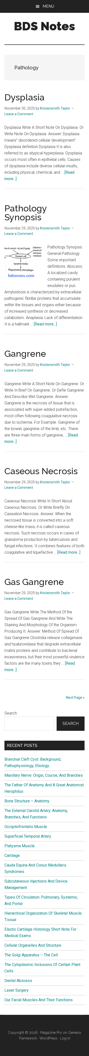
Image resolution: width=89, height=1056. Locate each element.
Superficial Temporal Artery (27, 836)
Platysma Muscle (19, 846)
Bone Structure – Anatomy (26, 801)
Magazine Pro (51, 1033)
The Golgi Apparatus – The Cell (31, 955)
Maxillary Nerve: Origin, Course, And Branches (43, 775)
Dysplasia (24, 97)
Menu (48, 6)
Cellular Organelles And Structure (32, 945)
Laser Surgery (16, 990)
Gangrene (25, 353)
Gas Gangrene (34, 582)
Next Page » (75, 697)
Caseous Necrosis (41, 471)
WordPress (48, 1038)
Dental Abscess (18, 980)
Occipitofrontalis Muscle (25, 826)
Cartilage (12, 855)
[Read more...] (45, 324)
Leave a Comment (18, 114)
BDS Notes (44, 26)
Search (10, 713)
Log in (65, 1038)
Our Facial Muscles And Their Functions (38, 1000)
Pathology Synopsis (25, 212)
